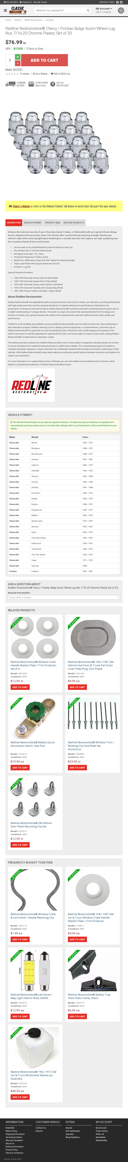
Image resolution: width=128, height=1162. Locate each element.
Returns (39, 1131)
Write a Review (40, 73)
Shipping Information (15, 1134)
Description (14, 222)
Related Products (74, 222)
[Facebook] (117, 2)
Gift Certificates (73, 1131)
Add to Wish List (61, 73)
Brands (69, 1128)
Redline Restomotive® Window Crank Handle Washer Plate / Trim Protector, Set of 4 (34, 665)
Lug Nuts (50, 20)
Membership (101, 1140)
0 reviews (24, 73)
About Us (10, 1143)
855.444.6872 (12, 2)
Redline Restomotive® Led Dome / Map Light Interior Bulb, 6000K (31, 996)
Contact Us (27, 2)
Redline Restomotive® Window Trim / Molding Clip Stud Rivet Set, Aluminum (91, 745)
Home (8, 20)
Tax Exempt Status (14, 1137)
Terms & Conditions (14, 1153)
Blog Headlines (72, 1137)
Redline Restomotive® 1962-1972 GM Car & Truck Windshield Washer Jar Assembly (33, 1075)
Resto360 (10, 1128)
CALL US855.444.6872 (62, 84)
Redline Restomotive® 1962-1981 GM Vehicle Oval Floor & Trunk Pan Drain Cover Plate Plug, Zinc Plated (91, 665)
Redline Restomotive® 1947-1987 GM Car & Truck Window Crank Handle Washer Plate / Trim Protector (91, 917)
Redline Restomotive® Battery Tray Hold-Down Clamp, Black (89, 996)
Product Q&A (52, 222)
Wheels (18, 20)
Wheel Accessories (33, 20)
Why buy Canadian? (14, 1140)
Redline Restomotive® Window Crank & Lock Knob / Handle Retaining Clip (33, 915)
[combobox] (64, 597)
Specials (70, 1134)
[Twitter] (121, 2)
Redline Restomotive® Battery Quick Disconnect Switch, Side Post (33, 744)
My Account (101, 1128)
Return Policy (11, 1131)
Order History (102, 1131)
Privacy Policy (12, 1150)
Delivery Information (15, 1146)
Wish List (100, 1134)
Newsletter (101, 1137)
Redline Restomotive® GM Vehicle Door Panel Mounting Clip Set (31, 824)
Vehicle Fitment (33, 222)
